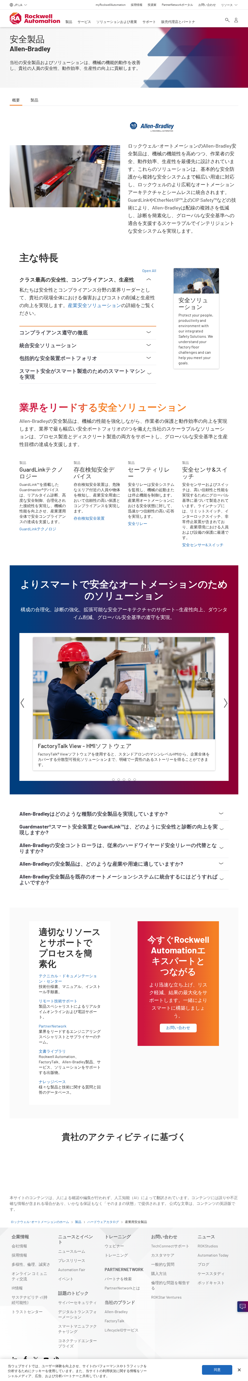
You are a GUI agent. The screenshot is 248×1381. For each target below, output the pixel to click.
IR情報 (17, 1288)
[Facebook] (25, 1359)
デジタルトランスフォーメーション (77, 1314)
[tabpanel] (124, 641)
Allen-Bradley (116, 1312)
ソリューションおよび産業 (116, 22)
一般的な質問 (162, 1264)
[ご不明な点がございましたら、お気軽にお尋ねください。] (242, 1306)
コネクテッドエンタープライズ (77, 1343)
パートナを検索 (118, 1279)
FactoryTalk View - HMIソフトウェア (63, 640)
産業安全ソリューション (94, 305)
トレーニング (116, 1255)
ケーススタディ (211, 1274)
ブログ (203, 1264)
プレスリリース (71, 1261)
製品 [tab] (34, 100)
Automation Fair (71, 1270)
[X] (36, 1359)
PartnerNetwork (52, 1026)
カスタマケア (162, 1255)
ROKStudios (208, 1246)
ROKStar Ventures (166, 1297)
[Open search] (227, 20)
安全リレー (137, 524)
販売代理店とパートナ (178, 22)
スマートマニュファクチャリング (77, 1329)
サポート (149, 22)
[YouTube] (46, 1359)
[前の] (22, 703)
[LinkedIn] (16, 1359)
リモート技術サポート (58, 1001)
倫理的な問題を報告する (170, 1285)
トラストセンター (27, 1312)
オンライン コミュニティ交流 (29, 1276)
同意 (217, 1370)
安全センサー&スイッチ (203, 545)
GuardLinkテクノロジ (37, 529)
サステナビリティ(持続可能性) (29, 1300)
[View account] (236, 20)
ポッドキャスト (211, 1283)
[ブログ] (56, 1359)
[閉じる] (239, 1370)
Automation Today (213, 1255)
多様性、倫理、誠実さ (31, 1264)
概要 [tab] (16, 100)
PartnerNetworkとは (122, 1288)
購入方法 (159, 1274)
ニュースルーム (71, 1251)
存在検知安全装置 (89, 518)
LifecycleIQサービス (122, 1330)
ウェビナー (114, 1246)
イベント (66, 1279)
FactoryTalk (114, 1321)
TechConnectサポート (170, 1246)
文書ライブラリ (52, 1051)
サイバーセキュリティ (77, 1303)
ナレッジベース (52, 1082)
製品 (68, 22)
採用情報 (19, 1255)
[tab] (113, 779)
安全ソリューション (191, 271)
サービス (84, 22)
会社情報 (19, 1246)
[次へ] (226, 703)
